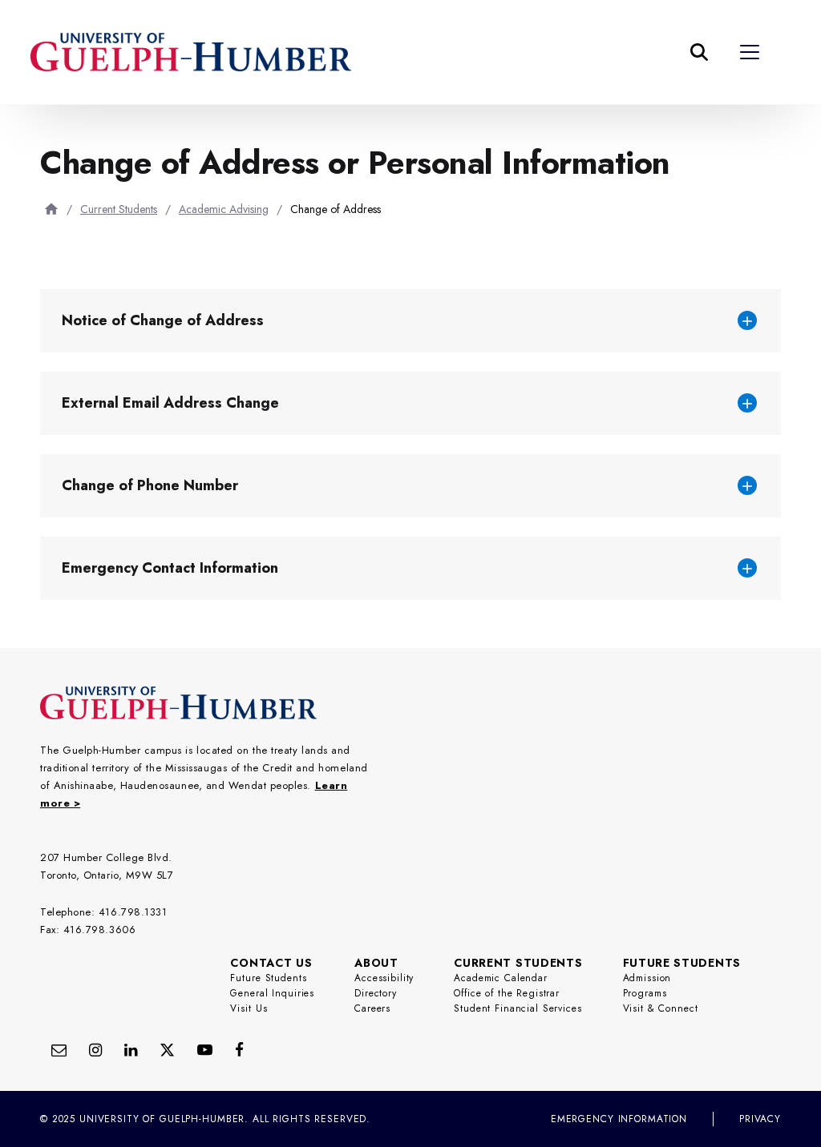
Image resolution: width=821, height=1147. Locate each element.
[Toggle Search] (699, 52)
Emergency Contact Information (170, 567)
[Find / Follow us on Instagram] (95, 1049)
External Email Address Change (170, 402)
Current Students (118, 209)
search (428, 131)
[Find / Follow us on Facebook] (239, 1049)
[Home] (51, 209)
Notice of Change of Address (163, 320)
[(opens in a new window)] (130, 1049)
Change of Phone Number (150, 485)
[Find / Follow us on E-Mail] (59, 1049)
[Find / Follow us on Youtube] (205, 1049)
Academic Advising (224, 209)
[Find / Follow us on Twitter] (167, 1049)
